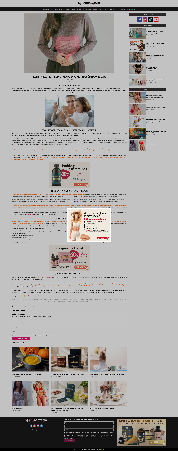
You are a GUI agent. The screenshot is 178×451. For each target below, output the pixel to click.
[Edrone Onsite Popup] (89, 225)
